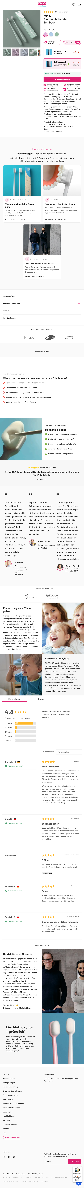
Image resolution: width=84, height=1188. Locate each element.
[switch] (77, 1180)
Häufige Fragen (9, 318)
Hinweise (7, 311)
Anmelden (74, 1162)
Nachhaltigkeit (9, 1116)
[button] (56, 12)
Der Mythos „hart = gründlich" (20, 1029)
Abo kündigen (8, 1099)
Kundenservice (9, 1078)
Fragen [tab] (41, 699)
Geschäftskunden (10, 1124)
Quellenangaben (42, 351)
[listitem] (22, 194)
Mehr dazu (42, 479)
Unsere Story (8, 1112)
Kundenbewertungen (11, 1087)
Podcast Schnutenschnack (13, 1103)
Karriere (37, 1178)
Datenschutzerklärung (29, 1182)
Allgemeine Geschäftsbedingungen (55, 1178)
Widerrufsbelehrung (10, 1182)
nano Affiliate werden (11, 1108)
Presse (5, 1133)
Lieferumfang (9, 296)
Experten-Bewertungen (12, 1091)
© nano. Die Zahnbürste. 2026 (13, 1178)
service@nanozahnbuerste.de (15, 997)
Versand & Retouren (11, 303)
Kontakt (6, 1128)
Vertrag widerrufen (12, 1137)
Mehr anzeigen (41, 945)
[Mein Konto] (73, 4)
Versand (6, 1120)
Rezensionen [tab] (14, 699)
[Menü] (80, 1167)
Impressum (44, 1182)
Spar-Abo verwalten (11, 1095)
